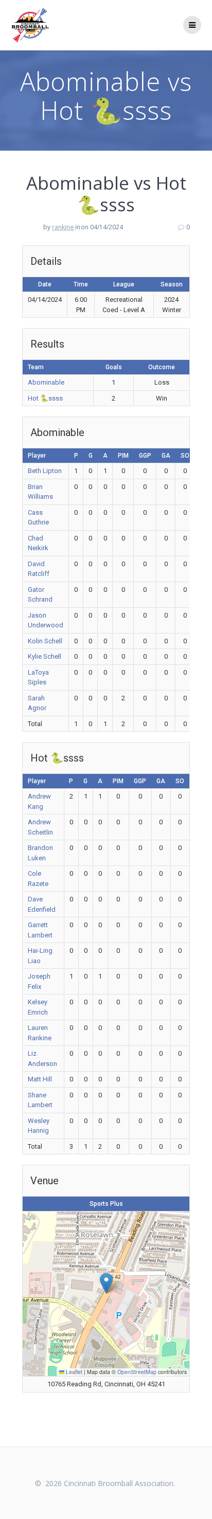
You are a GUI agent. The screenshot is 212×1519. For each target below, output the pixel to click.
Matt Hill (40, 1079)
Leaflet (73, 1372)
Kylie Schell (44, 656)
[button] (106, 1283)
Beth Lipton (45, 471)
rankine (63, 227)
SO (185, 455)
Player (37, 455)
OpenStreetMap (136, 1372)
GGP (145, 455)
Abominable (46, 382)
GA (166, 455)
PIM (123, 455)
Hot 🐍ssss (45, 398)
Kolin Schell (45, 641)
